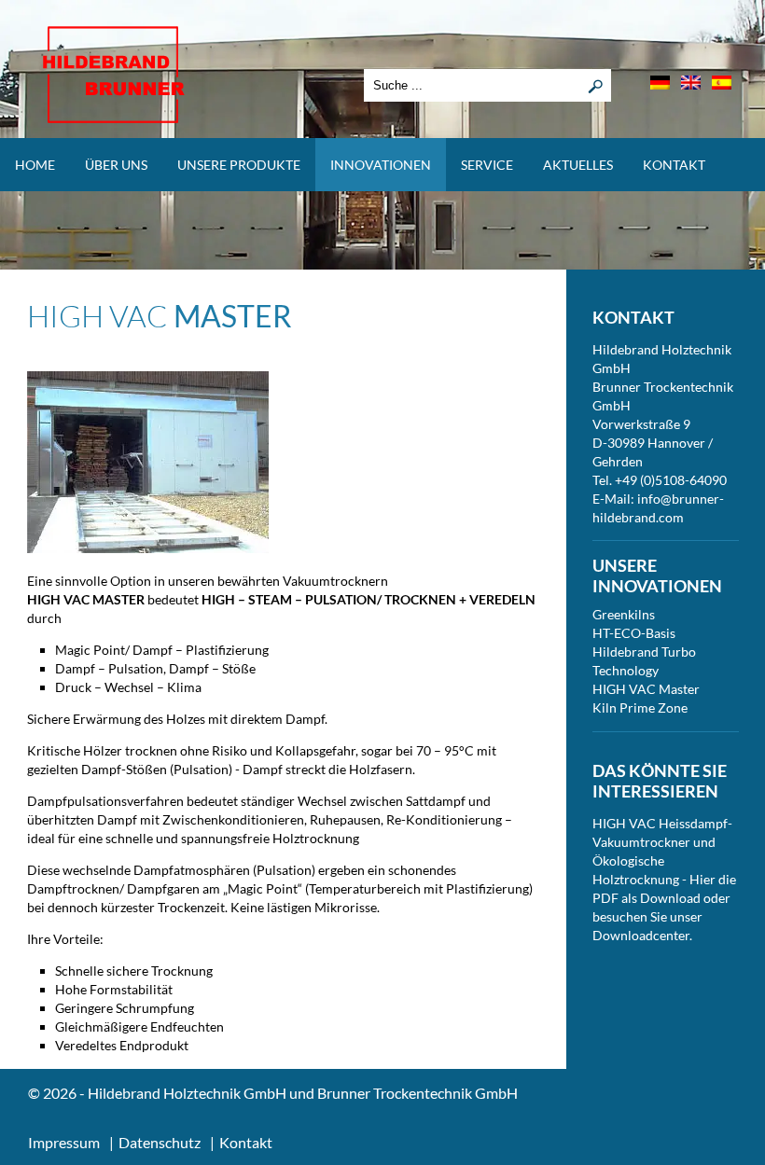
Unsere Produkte (238, 165)
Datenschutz (159, 1142)
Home (35, 165)
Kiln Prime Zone (640, 707)
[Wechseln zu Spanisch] (721, 83)
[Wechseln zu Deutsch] (660, 83)
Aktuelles (578, 165)
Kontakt (674, 165)
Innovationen (380, 165)
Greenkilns (623, 614)
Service (487, 165)
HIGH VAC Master (646, 689)
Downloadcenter (640, 935)
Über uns (116, 165)
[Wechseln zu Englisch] (691, 83)
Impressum (64, 1142)
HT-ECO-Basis (633, 633)
